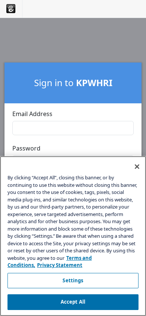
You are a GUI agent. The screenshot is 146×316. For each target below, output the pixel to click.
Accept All (73, 301)
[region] (73, 236)
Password (26, 148)
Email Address (32, 114)
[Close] (137, 166)
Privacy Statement (59, 265)
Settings (73, 280)
